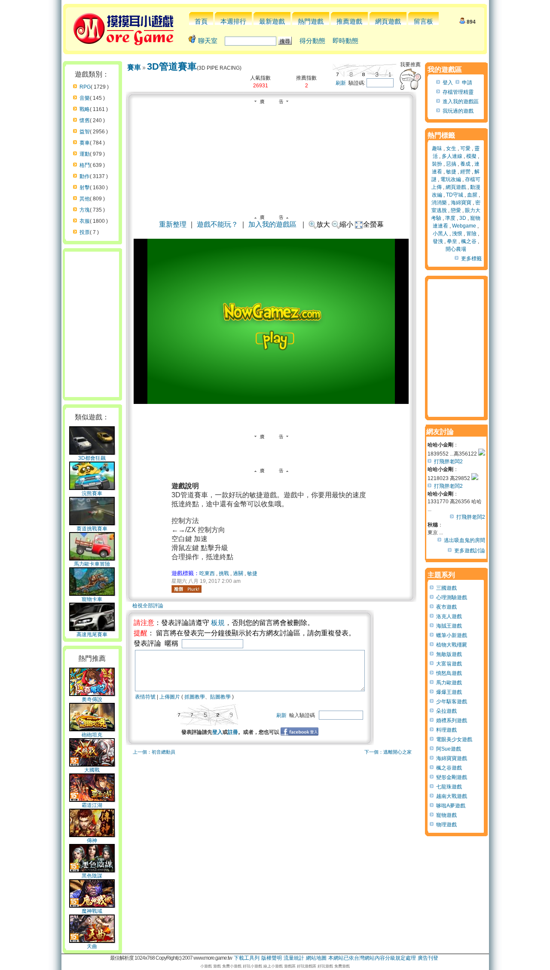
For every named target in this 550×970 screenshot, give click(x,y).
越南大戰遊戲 (451, 796)
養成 (465, 164)
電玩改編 (450, 179)
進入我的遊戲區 (461, 102)
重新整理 (172, 224)
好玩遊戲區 (306, 966)
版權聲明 (271, 958)
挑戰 (224, 573)
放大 (323, 224)
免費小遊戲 (231, 966)
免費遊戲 (342, 966)
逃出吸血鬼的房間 (464, 540)
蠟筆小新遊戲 (451, 635)
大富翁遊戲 (449, 664)
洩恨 (457, 234)
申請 (467, 83)
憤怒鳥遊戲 (449, 673)
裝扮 (437, 164)
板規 (218, 622)
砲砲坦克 (92, 735)
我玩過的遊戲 (458, 111)
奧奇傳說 (92, 699)
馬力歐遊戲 (449, 683)
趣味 (437, 148)
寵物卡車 (92, 599)
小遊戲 (206, 966)
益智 (84, 132)
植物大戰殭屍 (451, 645)
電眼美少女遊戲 (454, 739)
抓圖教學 (194, 697)
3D (462, 218)
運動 (84, 154)
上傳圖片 (169, 697)
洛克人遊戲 (449, 616)
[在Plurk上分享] (186, 589)
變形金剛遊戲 (451, 777)
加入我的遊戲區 (272, 224)
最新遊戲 (272, 21)
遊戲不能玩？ (217, 224)
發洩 (438, 241)
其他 (84, 199)
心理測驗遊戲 (451, 597)
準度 (450, 218)
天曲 (92, 946)
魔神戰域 (92, 911)
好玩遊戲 (325, 966)
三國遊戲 (446, 588)
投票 (84, 232)
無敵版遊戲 (449, 654)
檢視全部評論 (147, 606)
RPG (85, 87)
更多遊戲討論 (469, 551)
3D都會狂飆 (92, 458)
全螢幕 (373, 224)
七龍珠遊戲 (449, 787)
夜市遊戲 (446, 607)
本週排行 (233, 21)
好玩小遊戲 (252, 966)
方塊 (84, 210)
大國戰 (92, 770)
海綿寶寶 (461, 203)
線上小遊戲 (273, 966)
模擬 (471, 156)
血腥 (472, 195)
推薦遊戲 (349, 21)
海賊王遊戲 (449, 626)
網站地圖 (316, 958)
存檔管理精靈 (458, 92)
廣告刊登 (428, 958)
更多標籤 (471, 259)
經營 (465, 172)
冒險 (471, 234)
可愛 (465, 148)
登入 (217, 732)
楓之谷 (469, 241)
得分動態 (312, 40)
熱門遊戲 (311, 21)
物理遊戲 (446, 825)
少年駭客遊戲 (451, 702)
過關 (238, 573)
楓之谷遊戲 (449, 768)
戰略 (84, 109)
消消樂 (439, 203)
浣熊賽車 (92, 493)
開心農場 (456, 249)
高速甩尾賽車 (91, 634)
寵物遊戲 (446, 815)
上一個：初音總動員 (154, 751)
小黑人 (440, 234)
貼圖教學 (220, 697)
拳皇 (452, 241)
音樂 (84, 98)
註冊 (233, 732)
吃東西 (207, 573)
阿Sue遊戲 (448, 749)
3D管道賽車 (172, 66)
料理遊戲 (446, 730)
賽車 (84, 143)
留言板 (423, 21)
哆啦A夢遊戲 (450, 806)
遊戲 (217, 966)
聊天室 (207, 40)
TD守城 (454, 195)
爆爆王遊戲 (449, 692)
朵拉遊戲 (446, 711)
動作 (84, 176)
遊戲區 (290, 966)
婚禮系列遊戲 (451, 720)
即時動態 (345, 40)
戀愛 (456, 210)
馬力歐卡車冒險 (92, 564)
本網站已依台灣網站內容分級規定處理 (372, 958)
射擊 (84, 188)
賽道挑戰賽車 (91, 529)
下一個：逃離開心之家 (388, 751)
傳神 (92, 841)
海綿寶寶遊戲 (451, 758)
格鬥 (84, 165)
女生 (451, 148)
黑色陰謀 (92, 876)
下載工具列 (247, 958)
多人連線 (452, 156)
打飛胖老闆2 (448, 462)
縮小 (346, 224)
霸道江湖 (92, 805)
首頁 (201, 21)
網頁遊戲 (388, 21)
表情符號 (145, 697)
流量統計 (294, 958)
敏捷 (252, 573)
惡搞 (451, 164)
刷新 (341, 83)
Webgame (464, 226)
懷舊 (84, 120)
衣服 (84, 221)
